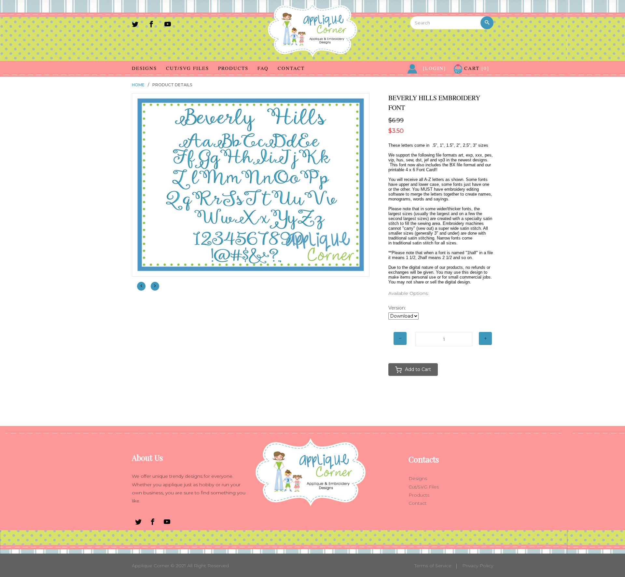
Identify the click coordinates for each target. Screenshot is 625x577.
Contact (291, 68)
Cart (475, 68)
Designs (144, 68)
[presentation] (141, 286)
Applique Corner (150, 566)
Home (138, 84)
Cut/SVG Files (187, 68)
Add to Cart (418, 369)
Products (233, 68)
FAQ (263, 68)
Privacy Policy (477, 566)
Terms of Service (432, 566)
